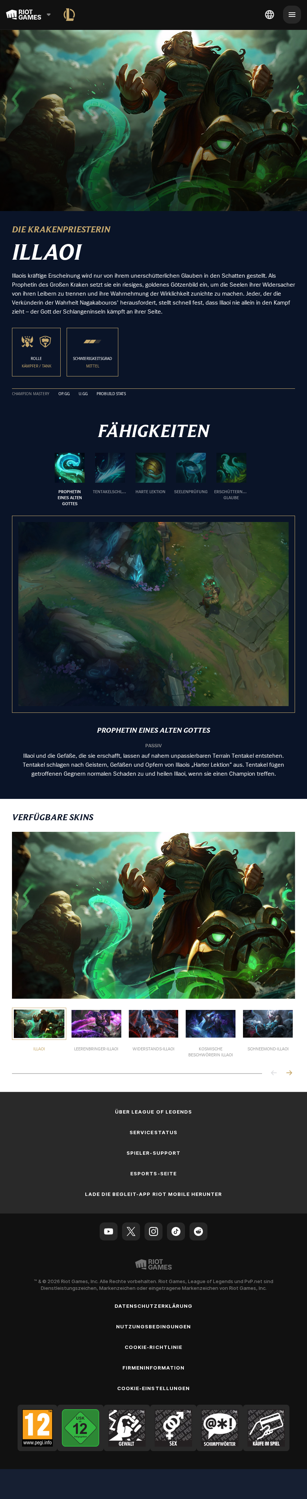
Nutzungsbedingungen (153, 1326)
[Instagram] (153, 1231)
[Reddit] (198, 1231)
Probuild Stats (111, 394)
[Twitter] (131, 1231)
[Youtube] (108, 1231)
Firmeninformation (153, 1368)
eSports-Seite (153, 1173)
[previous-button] (274, 1073)
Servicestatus (153, 1132)
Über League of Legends (153, 1112)
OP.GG (64, 394)
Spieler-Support (153, 1153)
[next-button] (289, 1073)
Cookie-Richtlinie (153, 1347)
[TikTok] (175, 1231)
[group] (150, 480)
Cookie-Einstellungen (153, 1388)
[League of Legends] (69, 14)
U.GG (83, 394)
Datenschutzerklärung (153, 1306)
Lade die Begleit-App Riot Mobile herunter (153, 1194)
